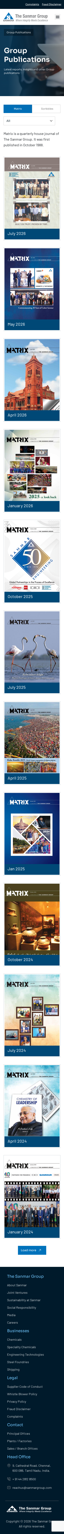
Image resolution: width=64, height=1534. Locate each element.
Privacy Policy (16, 1401)
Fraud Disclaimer (19, 1409)
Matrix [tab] (18, 108)
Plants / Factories (19, 1441)
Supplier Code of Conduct (25, 1386)
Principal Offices (18, 1433)
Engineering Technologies (25, 1354)
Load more (29, 1250)
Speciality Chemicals (21, 1347)
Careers (12, 1322)
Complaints (15, 1416)
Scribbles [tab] (47, 108)
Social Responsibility (21, 1307)
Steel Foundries (18, 1362)
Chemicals (14, 1339)
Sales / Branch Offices (22, 1448)
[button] (57, 17)
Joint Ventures (17, 1292)
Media (11, 1315)
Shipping (13, 1369)
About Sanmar (17, 1285)
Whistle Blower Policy (22, 1394)
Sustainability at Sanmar (24, 1300)
